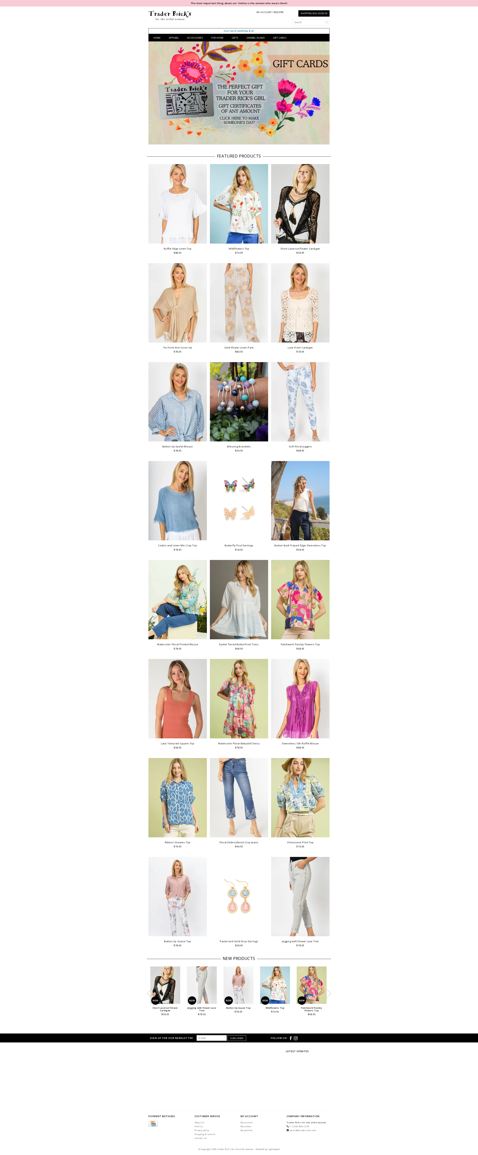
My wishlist (246, 1130)
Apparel (174, 37)
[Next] (324, 94)
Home (157, 37)
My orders (245, 1126)
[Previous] (153, 94)
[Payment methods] (153, 1123)
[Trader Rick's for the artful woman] (170, 15)
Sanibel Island (255, 37)
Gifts (235, 37)
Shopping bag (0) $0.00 (314, 13)
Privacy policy (202, 1130)
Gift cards (279, 37)
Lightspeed (274, 1149)
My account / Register (270, 12)
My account (246, 1122)
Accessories (195, 37)
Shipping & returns (205, 1134)
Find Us (199, 1126)
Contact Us (201, 1138)
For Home (217, 37)
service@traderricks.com (303, 1130)
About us (199, 1122)
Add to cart (177, 240)
